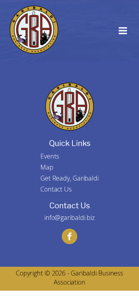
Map (46, 167)
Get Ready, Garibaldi (69, 178)
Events (49, 156)
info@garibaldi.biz (69, 217)
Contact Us (56, 189)
